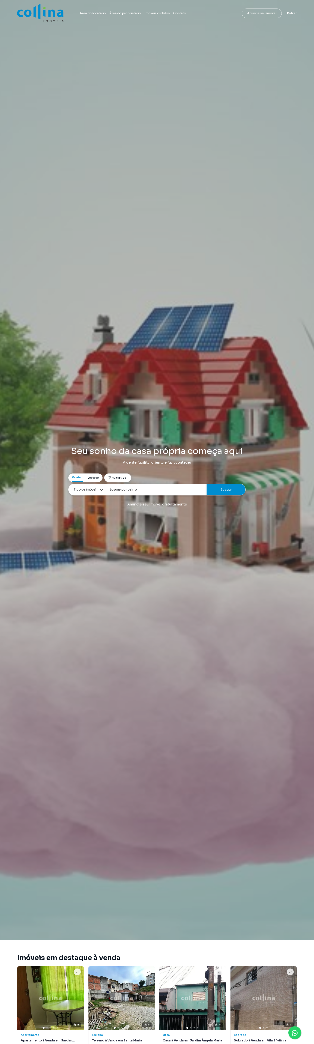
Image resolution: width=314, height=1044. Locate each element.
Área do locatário (93, 13)
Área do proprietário (125, 13)
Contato (179, 13)
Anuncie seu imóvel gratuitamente (157, 504)
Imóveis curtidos (157, 13)
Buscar (226, 489)
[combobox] (156, 489)
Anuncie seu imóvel (261, 13)
